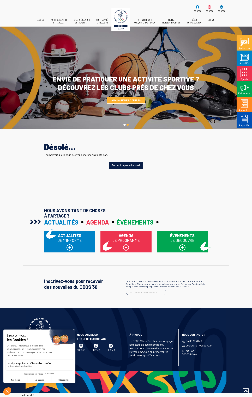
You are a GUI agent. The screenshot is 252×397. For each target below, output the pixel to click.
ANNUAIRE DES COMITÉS (126, 100)
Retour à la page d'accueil (126, 165)
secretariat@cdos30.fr (199, 345)
